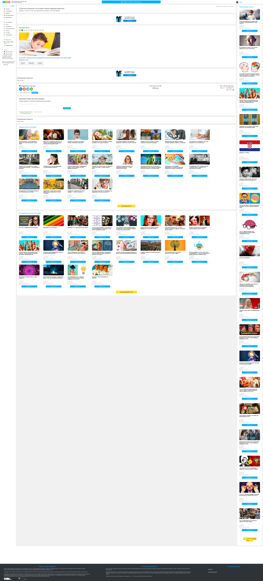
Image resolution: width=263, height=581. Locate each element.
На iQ (6, 24)
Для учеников (8, 54)
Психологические (9, 28)
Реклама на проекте (212, 572)
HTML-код (155, 88)
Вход (6, 64)
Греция (40, 63)
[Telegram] (27, 89)
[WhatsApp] (31, 89)
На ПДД (7, 32)
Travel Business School (244, 157)
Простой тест (226, 6)
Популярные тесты (246, 7)
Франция (31, 63)
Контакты (210, 569)
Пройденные (9, 17)
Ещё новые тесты (126, 206)
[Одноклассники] (24, 89)
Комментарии (9, 45)
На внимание (8, 22)
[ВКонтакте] (20, 89)
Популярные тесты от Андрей (30, 213)
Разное (7, 30)
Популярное (9, 11)
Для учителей (8, 51)
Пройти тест (29, 151)
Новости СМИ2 (20, 80)
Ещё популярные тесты (126, 292)
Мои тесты (8, 39)
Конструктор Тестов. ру (19, 2)
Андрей (219, 6)
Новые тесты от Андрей (27, 127)
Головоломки (8, 35)
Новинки (8, 13)
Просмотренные (10, 15)
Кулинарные (8, 26)
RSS (26, 579)
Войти (241, 2)
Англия (23, 63)
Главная (7, 9)
